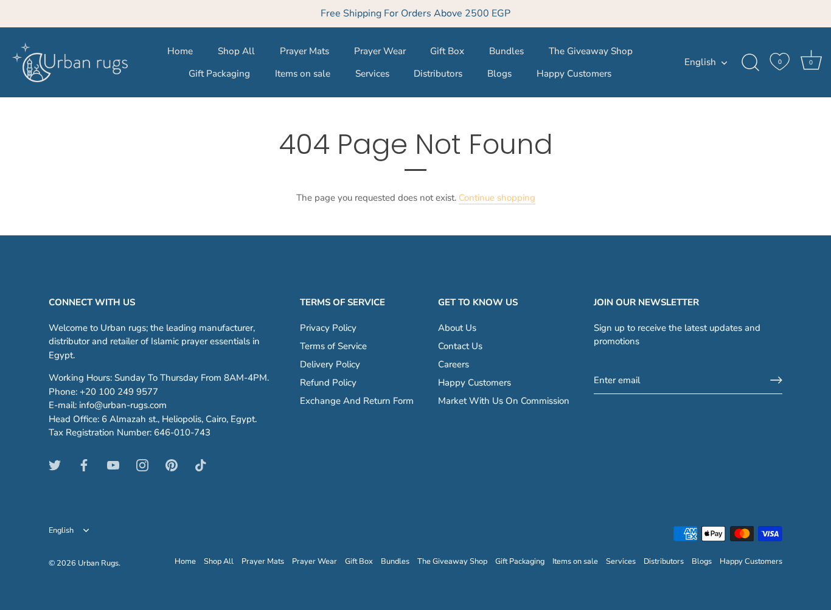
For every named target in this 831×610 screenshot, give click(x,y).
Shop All (236, 51)
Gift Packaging (219, 74)
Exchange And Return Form (357, 401)
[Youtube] (113, 465)
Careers (453, 364)
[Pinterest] (171, 465)
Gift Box (447, 51)
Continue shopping (497, 198)
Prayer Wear (380, 51)
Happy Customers (574, 74)
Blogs (499, 74)
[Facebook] (84, 465)
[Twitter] (55, 465)
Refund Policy (328, 382)
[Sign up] (776, 380)
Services (372, 74)
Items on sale (302, 74)
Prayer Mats (304, 51)
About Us (457, 328)
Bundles (506, 51)
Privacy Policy (328, 328)
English (700, 62)
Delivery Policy (330, 364)
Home (180, 51)
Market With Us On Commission (503, 401)
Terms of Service (333, 346)
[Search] (750, 62)
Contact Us (460, 346)
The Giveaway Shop (591, 51)
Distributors (438, 74)
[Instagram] (142, 465)
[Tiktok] (201, 465)
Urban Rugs (98, 563)
